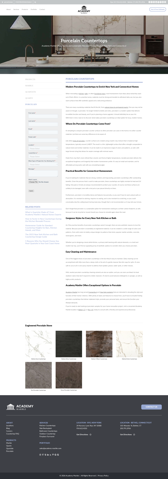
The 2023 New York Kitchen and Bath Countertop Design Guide (41, 236)
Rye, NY (90, 310)
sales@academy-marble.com (50, 448)
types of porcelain (79, 141)
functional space (99, 93)
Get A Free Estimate (158, 9)
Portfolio (34, 9)
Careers (9, 431)
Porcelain (31, 104)
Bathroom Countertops (48, 431)
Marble (29, 86)
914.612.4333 (121, 2)
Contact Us (151, 407)
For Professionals (24, 2)
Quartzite (30, 92)
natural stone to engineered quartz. (116, 107)
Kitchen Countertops (47, 426)
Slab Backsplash (45, 428)
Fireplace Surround (46, 436)
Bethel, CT (81, 310)
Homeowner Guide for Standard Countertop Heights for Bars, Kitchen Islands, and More (41, 228)
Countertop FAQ (12, 434)
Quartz (29, 98)
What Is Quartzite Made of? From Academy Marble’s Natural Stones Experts (43, 213)
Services (16, 9)
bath (86, 93)
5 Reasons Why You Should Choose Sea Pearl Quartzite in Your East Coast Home (42, 242)
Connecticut (92, 292)
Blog (8, 428)
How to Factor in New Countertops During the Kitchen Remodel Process (43, 220)
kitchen (81, 93)
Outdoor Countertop (47, 434)
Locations (8, 2)
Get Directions (82, 435)
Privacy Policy (103, 476)
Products (25, 9)
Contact (42, 9)
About (8, 9)
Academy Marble (71, 292)
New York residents (106, 292)
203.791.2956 (140, 2)
